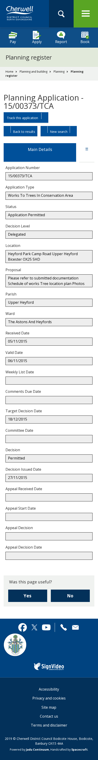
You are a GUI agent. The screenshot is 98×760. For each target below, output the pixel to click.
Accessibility (49, 689)
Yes (35, 597)
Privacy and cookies (49, 698)
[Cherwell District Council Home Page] (20, 13)
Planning (59, 72)
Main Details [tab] (40, 149)
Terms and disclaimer (49, 725)
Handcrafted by (69, 750)
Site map (48, 707)
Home (9, 72)
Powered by (29, 750)
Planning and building (33, 72)
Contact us (49, 716)
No (78, 597)
